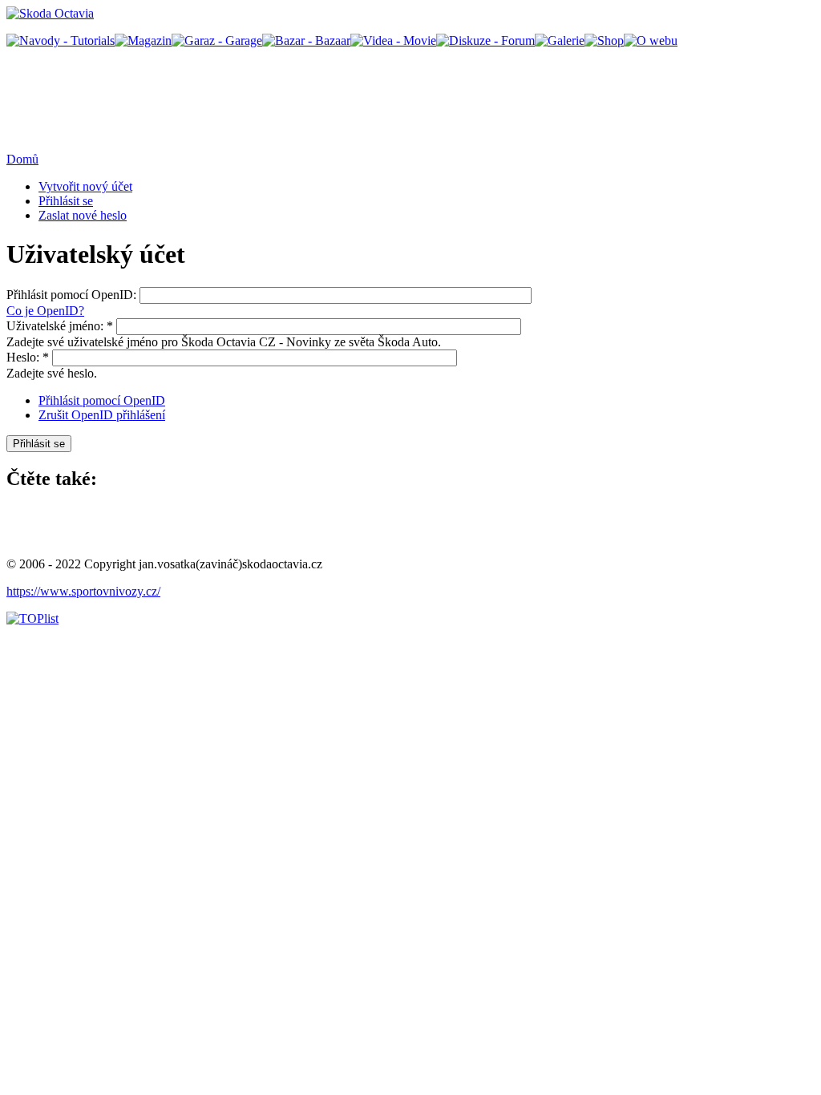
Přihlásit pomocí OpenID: (73, 294)
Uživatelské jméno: (59, 326)
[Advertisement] (298, 99)
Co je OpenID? (45, 310)
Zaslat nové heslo (82, 215)
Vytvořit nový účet (85, 186)
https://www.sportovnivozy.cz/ (83, 591)
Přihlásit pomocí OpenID (101, 400)
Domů (22, 159)
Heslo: (27, 357)
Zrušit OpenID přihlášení (101, 415)
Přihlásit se (65, 201)
